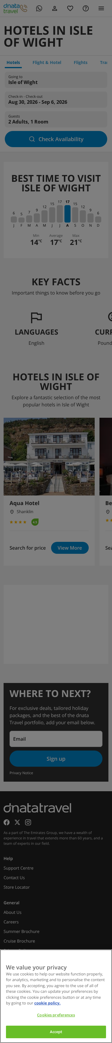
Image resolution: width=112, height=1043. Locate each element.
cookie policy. (47, 1003)
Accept (56, 1031)
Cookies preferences (56, 1015)
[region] (56, 996)
